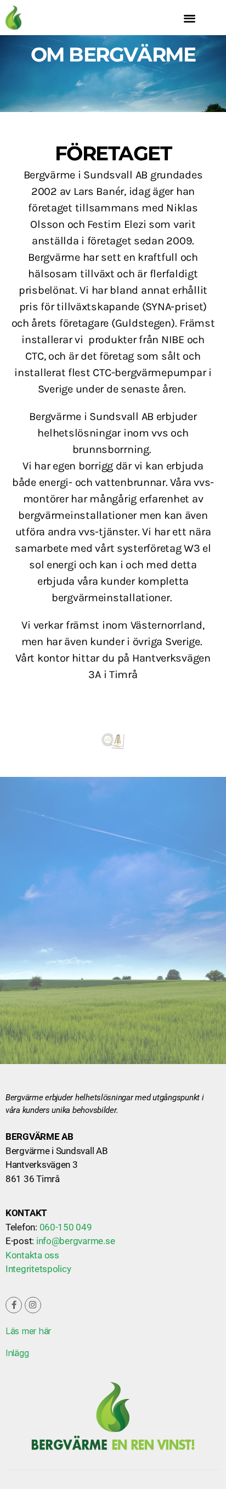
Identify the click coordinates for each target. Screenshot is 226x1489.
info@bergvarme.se (75, 1240)
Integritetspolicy (38, 1268)
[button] (189, 17)
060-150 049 (65, 1227)
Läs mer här (28, 1330)
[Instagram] (33, 1305)
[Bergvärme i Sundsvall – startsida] (37, 17)
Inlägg (17, 1352)
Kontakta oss (32, 1255)
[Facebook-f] (13, 1305)
